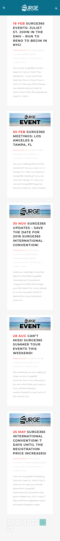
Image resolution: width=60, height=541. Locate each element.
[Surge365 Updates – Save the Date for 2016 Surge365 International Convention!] (30, 211)
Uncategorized (19, 54)
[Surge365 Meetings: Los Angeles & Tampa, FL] (30, 119)
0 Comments (35, 58)
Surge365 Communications (24, 154)
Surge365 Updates (36, 50)
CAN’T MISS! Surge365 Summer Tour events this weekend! (27, 344)
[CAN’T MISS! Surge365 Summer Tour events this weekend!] (30, 323)
